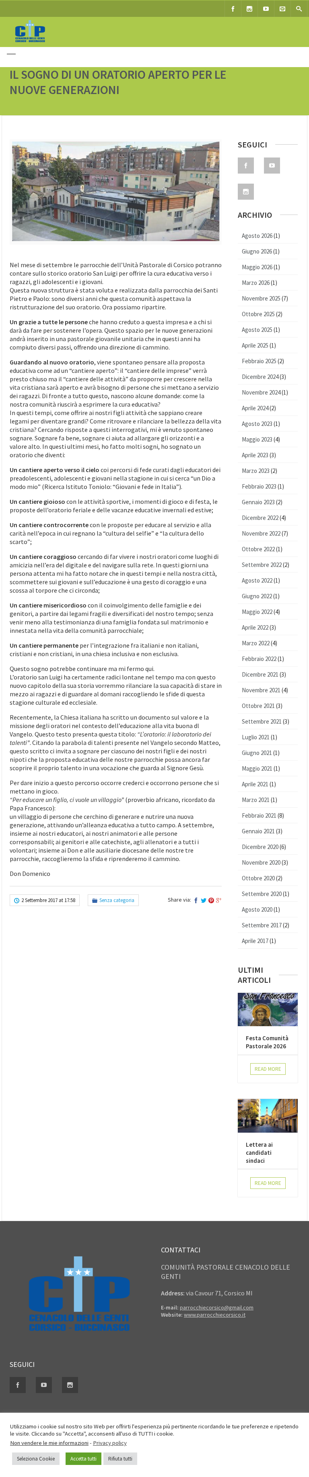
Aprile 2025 (255, 345)
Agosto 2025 (257, 329)
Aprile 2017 (255, 941)
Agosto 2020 (257, 909)
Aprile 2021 (255, 784)
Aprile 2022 (255, 627)
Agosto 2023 (257, 424)
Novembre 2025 (261, 298)
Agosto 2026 (257, 235)
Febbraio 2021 (259, 815)
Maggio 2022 (257, 612)
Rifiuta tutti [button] (120, 1458)
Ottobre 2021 (258, 706)
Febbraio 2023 (259, 486)
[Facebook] (233, 8)
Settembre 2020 (262, 894)
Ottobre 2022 (258, 549)
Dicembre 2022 (260, 518)
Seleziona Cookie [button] (36, 1458)
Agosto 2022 (257, 580)
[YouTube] (266, 8)
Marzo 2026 (256, 282)
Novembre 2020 (261, 862)
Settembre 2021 (262, 721)
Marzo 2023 (256, 471)
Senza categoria (116, 900)
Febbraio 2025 (259, 361)
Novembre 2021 (261, 690)
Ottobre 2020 (258, 878)
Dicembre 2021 (260, 674)
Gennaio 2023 (258, 502)
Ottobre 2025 (258, 314)
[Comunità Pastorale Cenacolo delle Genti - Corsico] (30, 43)
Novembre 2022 (261, 533)
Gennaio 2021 (258, 831)
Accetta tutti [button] (83, 1458)
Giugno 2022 (257, 596)
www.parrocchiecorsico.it (214, 1314)
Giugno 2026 (257, 251)
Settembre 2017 (262, 925)
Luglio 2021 (256, 737)
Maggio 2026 (257, 267)
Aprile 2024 (255, 408)
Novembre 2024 (261, 392)
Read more (268, 1069)
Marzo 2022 (256, 643)
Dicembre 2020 (260, 847)
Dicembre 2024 (260, 377)
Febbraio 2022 (259, 659)
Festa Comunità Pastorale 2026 (267, 1042)
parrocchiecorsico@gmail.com (216, 1307)
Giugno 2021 (257, 753)
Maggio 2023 (257, 439)
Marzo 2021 (256, 800)
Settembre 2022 (262, 565)
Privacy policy (110, 1442)
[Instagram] (249, 8)
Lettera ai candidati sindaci (259, 1153)
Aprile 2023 (255, 455)
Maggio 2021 (257, 768)
